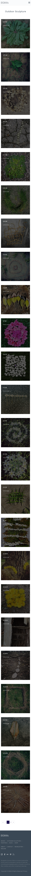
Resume (3, 848)
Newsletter (19, 846)
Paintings (4, 842)
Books (3, 841)
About (3, 846)
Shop (16, 842)
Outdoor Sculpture (14, 841)
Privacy (25, 871)
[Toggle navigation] (28, 2)
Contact (10, 846)
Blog (11, 842)
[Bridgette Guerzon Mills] (5, 2)
